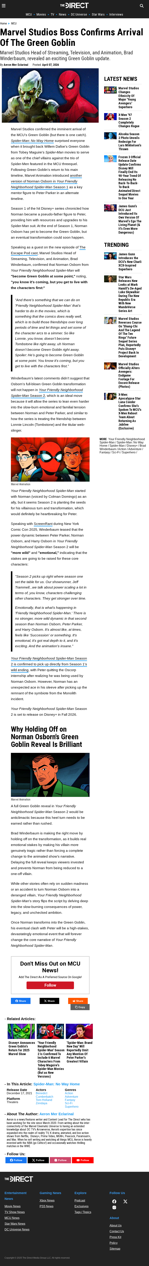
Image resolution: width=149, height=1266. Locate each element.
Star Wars (98, 14)
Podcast (79, 1200)
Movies (41, 14)
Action (69, 1093)
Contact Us (117, 1231)
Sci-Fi (69, 1103)
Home (3, 23)
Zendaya (41, 1103)
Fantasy (70, 1099)
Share (22, 1000)
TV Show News (15, 1212)
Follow (18, 1160)
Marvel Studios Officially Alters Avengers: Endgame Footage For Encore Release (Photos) (129, 375)
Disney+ (132, 445)
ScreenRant (43, 524)
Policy (114, 1242)
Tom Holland (44, 1099)
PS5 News (46, 1206)
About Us (116, 1225)
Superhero (71, 1106)
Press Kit (115, 1237)
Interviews (116, 14)
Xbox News (47, 1200)
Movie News (13, 1206)
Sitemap (115, 1248)
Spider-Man (117, 445)
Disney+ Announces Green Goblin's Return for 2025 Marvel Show (22, 1048)
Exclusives (81, 1206)
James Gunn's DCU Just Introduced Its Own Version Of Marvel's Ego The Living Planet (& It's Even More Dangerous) (129, 219)
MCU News (12, 1217)
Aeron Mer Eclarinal (16, 64)
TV (52, 14)
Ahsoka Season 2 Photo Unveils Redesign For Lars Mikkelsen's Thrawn (129, 141)
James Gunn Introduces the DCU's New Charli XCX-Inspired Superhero (130, 261)
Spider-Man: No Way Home (56, 1084)
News (62, 14)
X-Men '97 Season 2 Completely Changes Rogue (128, 120)
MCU (29, 14)
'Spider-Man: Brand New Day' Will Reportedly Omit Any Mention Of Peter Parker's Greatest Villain (79, 1052)
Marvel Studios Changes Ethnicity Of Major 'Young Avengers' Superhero (128, 97)
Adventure (71, 1096)
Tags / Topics (82, 1212)
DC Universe (79, 14)
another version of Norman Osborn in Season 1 (46, 181)
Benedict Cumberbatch (44, 1095)
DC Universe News (17, 1229)
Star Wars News (15, 1223)
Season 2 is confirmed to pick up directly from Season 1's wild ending (49, 664)
